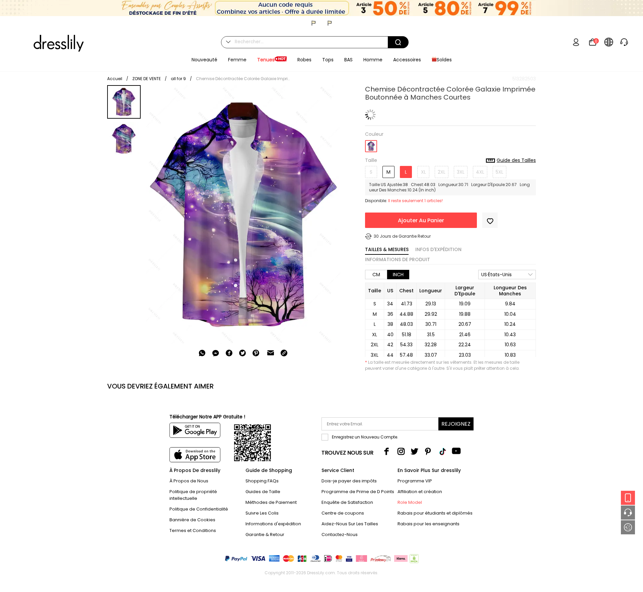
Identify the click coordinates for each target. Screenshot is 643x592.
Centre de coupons (343, 513)
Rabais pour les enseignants (428, 524)
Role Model (410, 502)
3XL (461, 172)
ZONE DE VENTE (146, 78)
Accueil (114, 78)
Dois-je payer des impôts (349, 481)
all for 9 (178, 78)
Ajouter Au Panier (421, 220)
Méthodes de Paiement (271, 502)
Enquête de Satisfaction (347, 502)
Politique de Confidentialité (198, 509)
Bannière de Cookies (192, 520)
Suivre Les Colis (262, 513)
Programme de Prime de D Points (358, 491)
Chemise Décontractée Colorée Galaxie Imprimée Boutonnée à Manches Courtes (243, 78)
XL (423, 172)
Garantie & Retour (264, 534)
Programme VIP (415, 481)
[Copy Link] (284, 353)
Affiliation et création (420, 491)
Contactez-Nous (340, 534)
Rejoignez (456, 424)
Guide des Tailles (516, 161)
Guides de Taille (262, 491)
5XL (499, 172)
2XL (441, 172)
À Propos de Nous (188, 481)
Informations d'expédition (273, 524)
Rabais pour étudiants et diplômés (435, 513)
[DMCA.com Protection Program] (413, 560)
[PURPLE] (371, 144)
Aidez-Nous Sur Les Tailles (350, 524)
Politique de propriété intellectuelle (193, 494)
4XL (480, 172)
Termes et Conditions (192, 530)
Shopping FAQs (262, 481)
